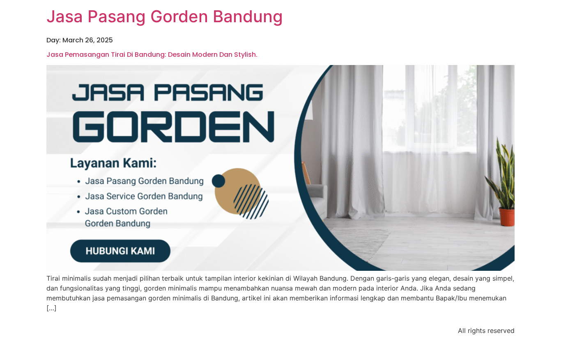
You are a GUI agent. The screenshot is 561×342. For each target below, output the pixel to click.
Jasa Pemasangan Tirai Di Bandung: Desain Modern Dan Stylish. (152, 54)
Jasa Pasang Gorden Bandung (164, 16)
